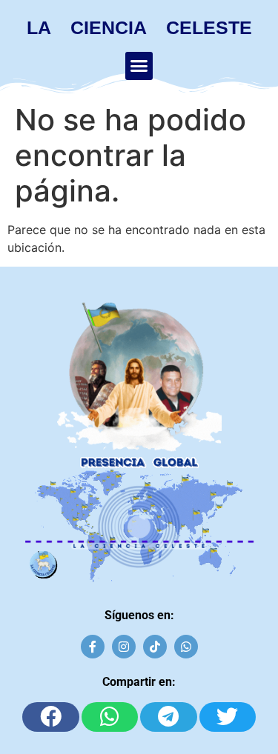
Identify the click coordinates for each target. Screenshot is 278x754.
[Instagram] (124, 646)
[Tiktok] (155, 646)
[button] (139, 66)
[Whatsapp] (186, 646)
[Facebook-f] (93, 646)
